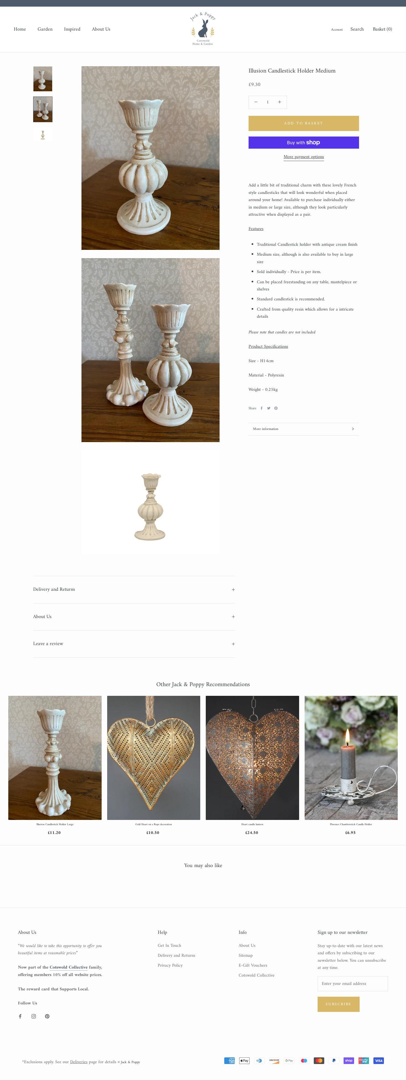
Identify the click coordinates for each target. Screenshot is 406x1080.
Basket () (382, 29)
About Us (101, 29)
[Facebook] (261, 408)
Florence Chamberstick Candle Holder (351, 825)
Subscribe (339, 1004)
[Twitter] (268, 408)
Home (20, 29)
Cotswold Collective (257, 975)
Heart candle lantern (252, 825)
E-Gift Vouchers (253, 965)
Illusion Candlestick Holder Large (54, 825)
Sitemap (246, 955)
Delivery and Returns (54, 589)
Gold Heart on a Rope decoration (153, 825)
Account (337, 30)
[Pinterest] (276, 408)
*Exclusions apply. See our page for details (69, 1062)
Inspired (72, 29)
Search (357, 29)
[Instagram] (33, 1016)
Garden (45, 29)
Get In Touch (169, 945)
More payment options (304, 157)
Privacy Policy (170, 965)
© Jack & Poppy (129, 1062)
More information (265, 429)
